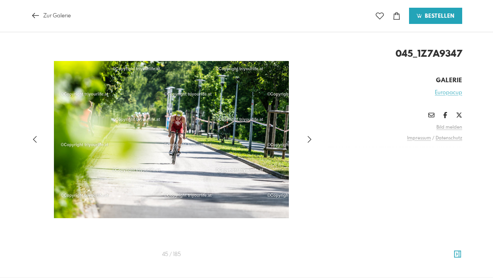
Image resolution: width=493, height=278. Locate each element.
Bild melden (449, 127)
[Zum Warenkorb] (396, 16)
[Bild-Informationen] (457, 254)
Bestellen (438, 16)
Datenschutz (449, 138)
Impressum (419, 138)
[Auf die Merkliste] (379, 16)
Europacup (448, 92)
